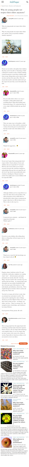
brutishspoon (11, 61)
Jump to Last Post (10, 15)
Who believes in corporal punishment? (18, 440)
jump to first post (14, 343)
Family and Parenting (19, 348)
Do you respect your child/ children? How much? (18, 366)
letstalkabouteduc (13, 318)
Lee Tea (10, 264)
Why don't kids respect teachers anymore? (18, 404)
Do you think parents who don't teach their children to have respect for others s (19, 420)
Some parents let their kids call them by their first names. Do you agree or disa (19, 388)
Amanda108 (13, 91)
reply (3, 56)
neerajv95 (10, 18)
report (6, 56)
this (18, 92)
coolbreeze (11, 228)
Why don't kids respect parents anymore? (18, 352)
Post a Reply (23, 343)
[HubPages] (14, 2)
